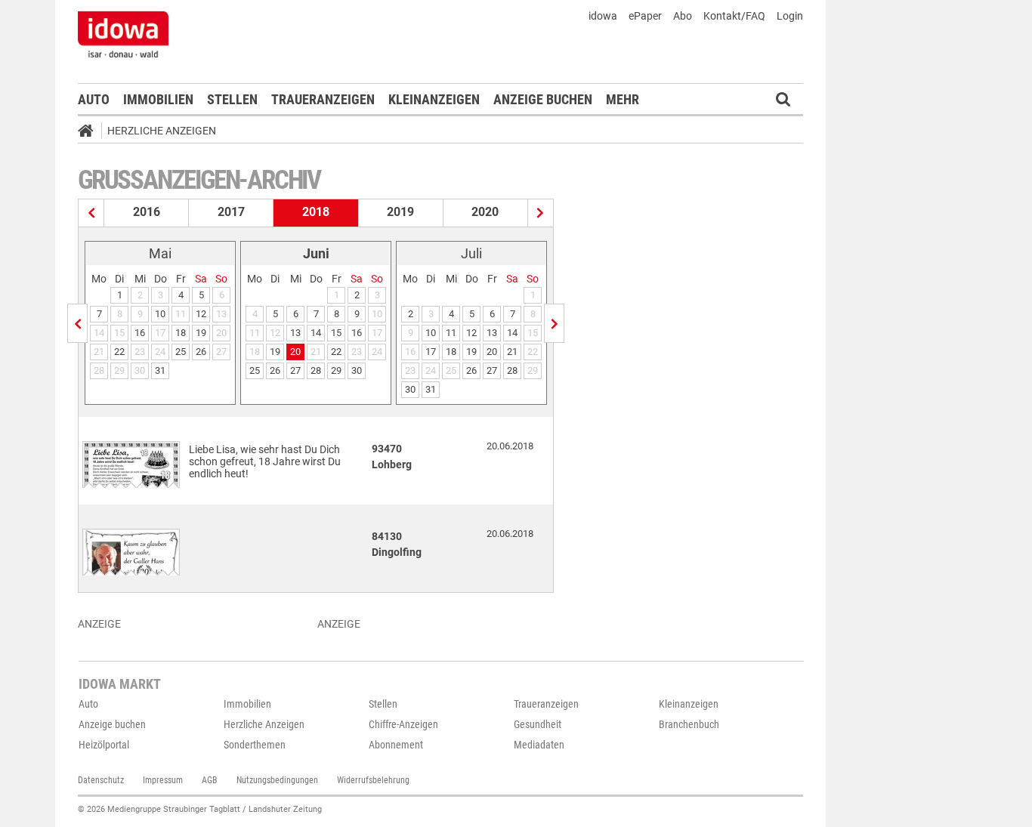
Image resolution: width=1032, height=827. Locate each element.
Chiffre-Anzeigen (403, 724)
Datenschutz (101, 780)
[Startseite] (91, 133)
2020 (485, 212)
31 (160, 370)
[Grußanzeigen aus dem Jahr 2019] (540, 213)
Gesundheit (537, 724)
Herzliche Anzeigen (161, 131)
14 (316, 332)
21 (512, 351)
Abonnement (396, 745)
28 (316, 370)
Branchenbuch (689, 724)
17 (430, 351)
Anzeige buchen (542, 99)
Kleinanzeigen (434, 99)
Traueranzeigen (323, 99)
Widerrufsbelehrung (373, 780)
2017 (231, 212)
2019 (400, 212)
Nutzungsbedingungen (277, 780)
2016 (146, 212)
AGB (210, 780)
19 (201, 332)
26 (201, 351)
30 (356, 370)
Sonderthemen (255, 745)
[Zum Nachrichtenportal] (123, 34)
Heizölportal (104, 745)
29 (336, 370)
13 (295, 332)
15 (336, 332)
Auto (94, 99)
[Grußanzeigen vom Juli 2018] (554, 323)
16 (139, 332)
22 (119, 351)
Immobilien (158, 99)
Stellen (232, 99)
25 (180, 351)
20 (295, 351)
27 (295, 370)
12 (201, 313)
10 (160, 313)
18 (180, 332)
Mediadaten (539, 745)
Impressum (163, 780)
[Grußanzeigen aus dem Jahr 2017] (91, 213)
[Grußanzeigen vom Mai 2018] (77, 323)
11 (451, 332)
